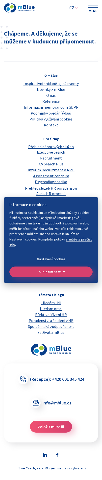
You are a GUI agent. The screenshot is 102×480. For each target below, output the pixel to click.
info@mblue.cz (57, 403)
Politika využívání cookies (51, 119)
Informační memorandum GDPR (51, 107)
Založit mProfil (51, 426)
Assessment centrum (51, 175)
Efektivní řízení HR (51, 314)
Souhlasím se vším (51, 272)
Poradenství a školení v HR (51, 320)
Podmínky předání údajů (51, 113)
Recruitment (51, 158)
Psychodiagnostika (51, 181)
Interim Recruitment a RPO (51, 169)
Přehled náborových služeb (51, 146)
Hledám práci (51, 308)
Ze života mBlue (51, 332)
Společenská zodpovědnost (51, 326)
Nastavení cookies (51, 259)
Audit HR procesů (51, 193)
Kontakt (51, 124)
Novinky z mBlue (51, 89)
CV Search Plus (51, 163)
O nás (51, 95)
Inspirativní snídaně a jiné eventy (51, 83)
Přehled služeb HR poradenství (51, 188)
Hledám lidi (51, 302)
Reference (51, 101)
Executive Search (51, 152)
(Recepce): (57, 379)
